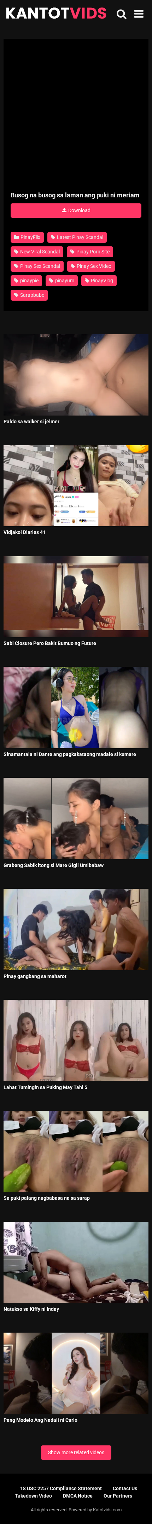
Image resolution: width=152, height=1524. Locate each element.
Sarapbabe (31, 295)
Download (78, 210)
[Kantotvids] (56, 14)
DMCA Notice (78, 1496)
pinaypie (29, 280)
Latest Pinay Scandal (79, 237)
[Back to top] (138, 1510)
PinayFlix (29, 237)
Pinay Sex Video (93, 266)
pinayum (64, 280)
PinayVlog (101, 280)
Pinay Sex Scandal (39, 266)
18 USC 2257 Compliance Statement (61, 1488)
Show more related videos (76, 1452)
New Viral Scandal (39, 251)
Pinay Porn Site (92, 251)
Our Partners (118, 1496)
